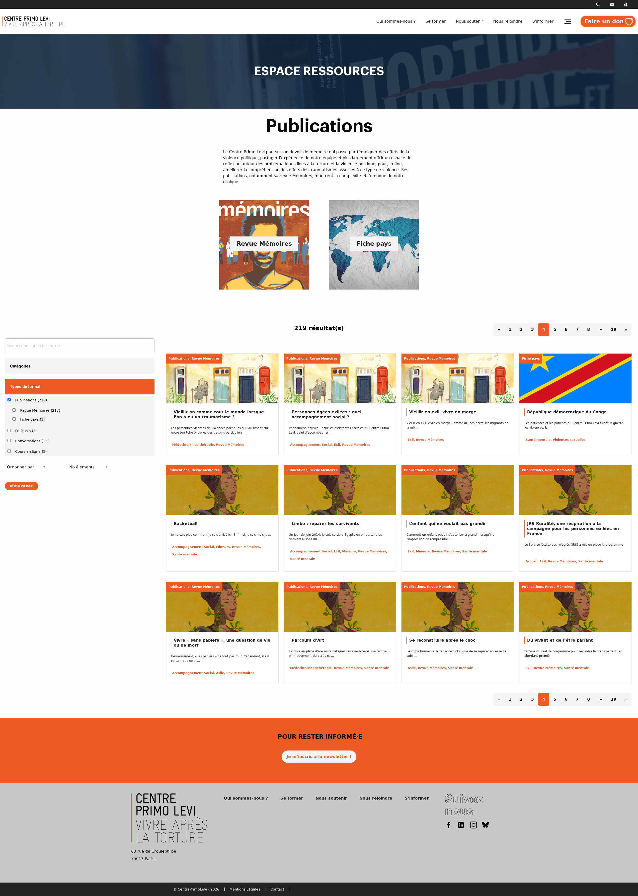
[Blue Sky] (485, 824)
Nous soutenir (469, 21)
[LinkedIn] (461, 824)
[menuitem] (397, 21)
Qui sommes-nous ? (396, 21)
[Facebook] (448, 824)
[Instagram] (473, 824)
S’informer (543, 21)
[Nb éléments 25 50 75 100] (88, 467)
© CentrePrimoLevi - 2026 (196, 889)
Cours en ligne (31, 451)
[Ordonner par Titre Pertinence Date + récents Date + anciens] (26, 467)
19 (613, 329)
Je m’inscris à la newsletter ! (319, 756)
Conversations (32, 441)
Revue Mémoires (40, 410)
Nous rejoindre (507, 21)
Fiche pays (32, 419)
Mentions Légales (245, 889)
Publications (31, 400)
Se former (436, 21)
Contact (277, 889)
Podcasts (26, 431)
